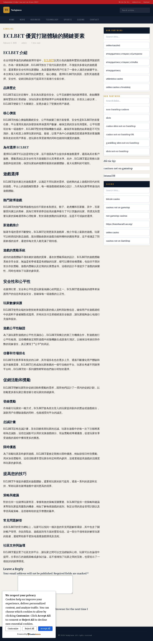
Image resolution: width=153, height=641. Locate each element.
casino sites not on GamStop (121, 126)
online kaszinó (113, 45)
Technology (52, 19)
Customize (13, 628)
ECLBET (49, 60)
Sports (68, 19)
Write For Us (124, 2)
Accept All (45, 628)
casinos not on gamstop (118, 168)
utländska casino (114, 78)
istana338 (109, 175)
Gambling (8, 29)
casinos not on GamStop (118, 241)
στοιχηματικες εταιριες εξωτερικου (124, 53)
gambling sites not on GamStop (122, 143)
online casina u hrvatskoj (118, 87)
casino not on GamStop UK (120, 134)
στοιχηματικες (113, 70)
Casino (81, 19)
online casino (112, 232)
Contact (147, 2)
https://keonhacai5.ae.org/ (119, 224)
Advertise (137, 2)
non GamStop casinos (117, 109)
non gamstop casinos (116, 216)
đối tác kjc (110, 161)
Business (35, 19)
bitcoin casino (113, 199)
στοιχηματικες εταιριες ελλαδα (122, 62)
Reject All (29, 628)
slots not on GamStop (117, 151)
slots (108, 118)
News (22, 19)
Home (11, 19)
